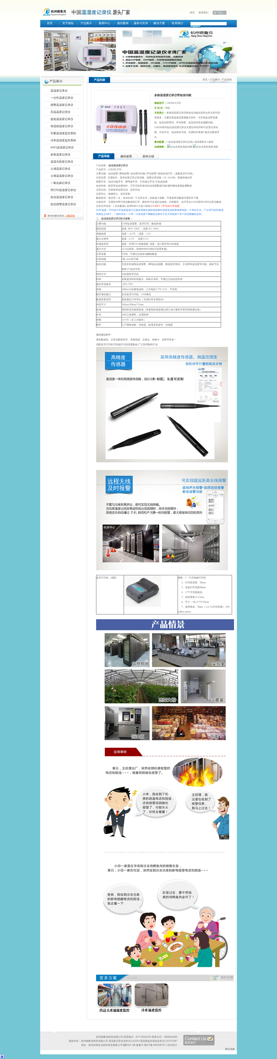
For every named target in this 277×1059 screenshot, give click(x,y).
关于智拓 (68, 23)
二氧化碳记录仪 (60, 183)
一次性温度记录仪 (61, 97)
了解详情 (70, 215)
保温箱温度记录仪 (61, 126)
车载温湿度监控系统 (63, 133)
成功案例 (122, 23)
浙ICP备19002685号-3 (155, 1045)
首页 (192, 12)
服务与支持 (141, 23)
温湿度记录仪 (56, 10)
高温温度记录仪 (60, 112)
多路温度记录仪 (60, 154)
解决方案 (159, 23)
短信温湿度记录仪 (61, 197)
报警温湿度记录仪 (61, 104)
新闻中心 (104, 23)
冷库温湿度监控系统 (63, 140)
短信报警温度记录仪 (63, 204)
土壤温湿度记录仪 (61, 175)
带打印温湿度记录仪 (63, 190)
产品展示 (86, 23)
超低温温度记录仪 (61, 119)
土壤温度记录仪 (60, 168)
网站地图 (230, 1049)
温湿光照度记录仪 (61, 161)
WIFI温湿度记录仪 (62, 147)
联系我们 (203, 12)
